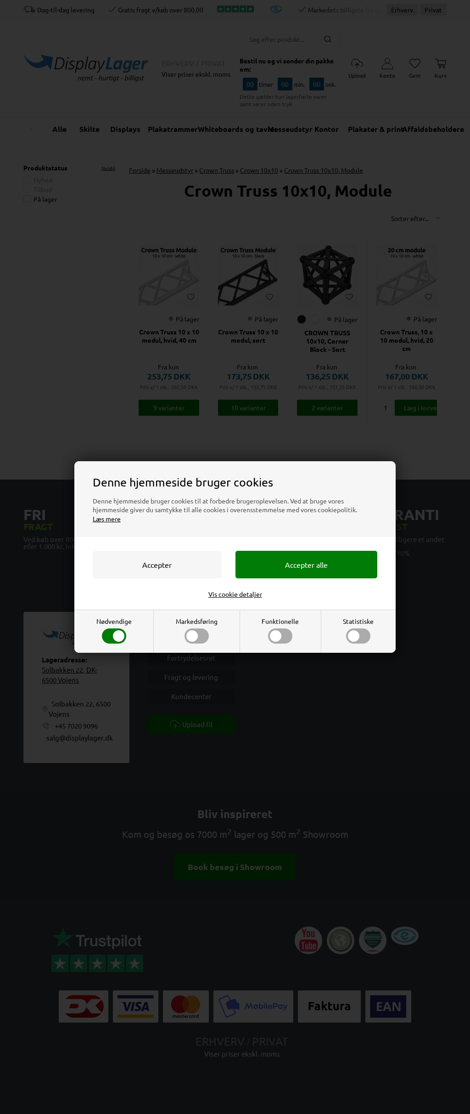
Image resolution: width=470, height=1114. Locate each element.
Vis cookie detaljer (235, 594)
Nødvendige (114, 621)
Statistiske (358, 621)
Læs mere (107, 519)
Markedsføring (197, 621)
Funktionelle (280, 621)
